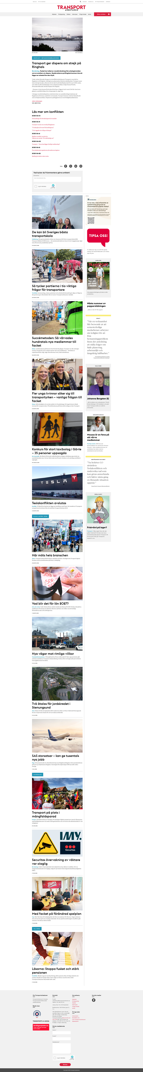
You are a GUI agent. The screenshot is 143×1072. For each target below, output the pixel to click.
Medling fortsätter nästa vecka (40, 156)
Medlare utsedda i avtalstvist (40, 136)
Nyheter (54, 14)
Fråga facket (82, 14)
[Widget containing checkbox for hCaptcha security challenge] (45, 186)
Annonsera (85, 1)
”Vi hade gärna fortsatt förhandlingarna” (43, 127)
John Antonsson (37, 101)
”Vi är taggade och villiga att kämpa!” (41, 130)
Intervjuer (75, 14)
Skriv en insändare (41, 1)
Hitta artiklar (101, 14)
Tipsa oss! (35, 1)
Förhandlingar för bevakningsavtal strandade (44, 118)
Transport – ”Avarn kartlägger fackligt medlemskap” (46, 144)
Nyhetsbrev (108, 1)
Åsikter (68, 14)
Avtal (89, 14)
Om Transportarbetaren (99, 1)
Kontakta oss (90, 1)
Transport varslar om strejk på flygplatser (43, 124)
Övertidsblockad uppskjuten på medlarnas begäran (46, 150)
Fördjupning (61, 14)
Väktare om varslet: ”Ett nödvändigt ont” (43, 138)
